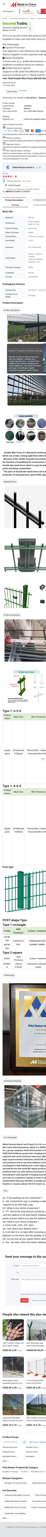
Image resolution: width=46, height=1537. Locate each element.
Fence (33, 18)
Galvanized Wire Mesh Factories (17, 1495)
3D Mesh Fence (32, 1447)
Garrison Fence (32, 1452)
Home (5, 18)
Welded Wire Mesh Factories (16, 1501)
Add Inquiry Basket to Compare (17, 191)
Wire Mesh (30, 1456)
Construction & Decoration (19, 18)
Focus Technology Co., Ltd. (32, 1527)
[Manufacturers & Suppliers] (23, 4)
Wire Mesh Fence (9, 1456)
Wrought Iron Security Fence (16, 1483)
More (5, 1518)
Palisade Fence (8, 1452)
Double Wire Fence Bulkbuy (15, 1513)
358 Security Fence (10, 1447)
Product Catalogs (38, 1442)
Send (24, 1300)
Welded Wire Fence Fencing (15, 1507)
